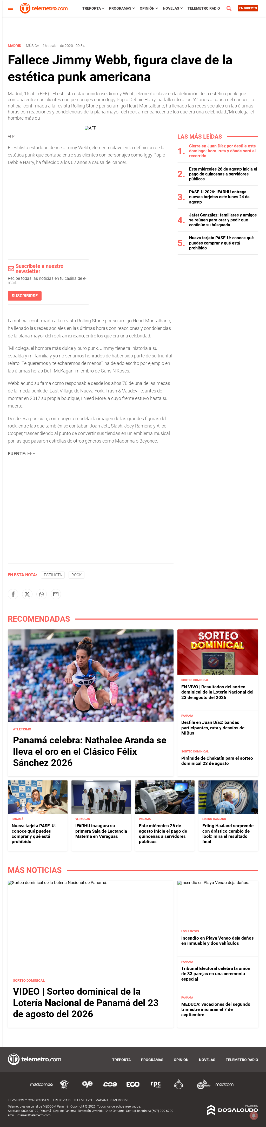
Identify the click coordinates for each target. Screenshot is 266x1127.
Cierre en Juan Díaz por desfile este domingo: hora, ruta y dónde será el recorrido (222, 151)
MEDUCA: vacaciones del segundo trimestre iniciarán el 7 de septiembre (215, 1009)
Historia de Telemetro (72, 1100)
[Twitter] (27, 594)
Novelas (171, 8)
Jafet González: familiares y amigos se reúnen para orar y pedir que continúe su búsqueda (223, 220)
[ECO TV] (133, 1088)
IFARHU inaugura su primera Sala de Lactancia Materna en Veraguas (101, 831)
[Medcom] (224, 1088)
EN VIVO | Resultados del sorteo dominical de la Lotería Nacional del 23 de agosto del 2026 (217, 692)
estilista (53, 575)
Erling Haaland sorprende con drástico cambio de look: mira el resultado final (228, 833)
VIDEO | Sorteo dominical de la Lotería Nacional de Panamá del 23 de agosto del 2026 (86, 1002)
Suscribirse (25, 295)
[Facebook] (13, 594)
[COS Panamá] (110, 1088)
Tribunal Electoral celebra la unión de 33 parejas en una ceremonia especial (215, 974)
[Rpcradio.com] (155, 1088)
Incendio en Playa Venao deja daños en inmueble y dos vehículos (217, 940)
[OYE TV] (87, 1088)
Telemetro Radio (204, 8)
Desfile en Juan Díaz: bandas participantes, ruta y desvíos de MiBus (212, 728)
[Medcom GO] (41, 1088)
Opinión (147, 8)
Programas (120, 8)
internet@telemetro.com (34, 1115)
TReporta (91, 8)
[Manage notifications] (254, 1115)
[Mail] (55, 594)
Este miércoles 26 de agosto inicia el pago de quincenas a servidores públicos (223, 174)
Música (32, 46)
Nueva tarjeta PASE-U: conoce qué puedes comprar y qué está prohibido (221, 242)
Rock (76, 575)
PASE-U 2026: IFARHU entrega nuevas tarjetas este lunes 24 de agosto (219, 196)
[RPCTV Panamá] (64, 1088)
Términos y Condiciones (28, 1100)
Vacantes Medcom (112, 1100)
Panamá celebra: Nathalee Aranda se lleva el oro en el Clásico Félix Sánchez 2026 (89, 751)
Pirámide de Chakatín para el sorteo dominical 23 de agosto (217, 761)
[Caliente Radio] (178, 1088)
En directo (248, 8)
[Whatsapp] (41, 594)
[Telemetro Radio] (201, 1088)
